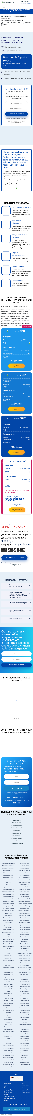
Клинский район (8, 993)
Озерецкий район (24, 894)
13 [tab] (26, 847)
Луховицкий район (8, 1050)
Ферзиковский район (24, 1015)
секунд (22, 552)
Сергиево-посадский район (25, 955)
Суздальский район (25, 984)
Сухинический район (24, 986)
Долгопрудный (8, 922)
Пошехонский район (24, 922)
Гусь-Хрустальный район (8, 910)
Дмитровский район (8, 918)
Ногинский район (24, 884)
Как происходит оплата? (16, 618)
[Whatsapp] (19, 3)
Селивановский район (24, 951)
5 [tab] (12, 847)
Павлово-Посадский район (25, 903)
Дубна (8, 934)
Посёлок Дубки (16, 830)
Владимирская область (8, 891)
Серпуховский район (24, 958)
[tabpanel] (16, 700)
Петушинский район (24, 915)
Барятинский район (8, 870)
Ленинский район (8, 1034)
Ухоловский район (24, 1012)
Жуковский (8, 948)
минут (16, 552)
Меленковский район (8, 1064)
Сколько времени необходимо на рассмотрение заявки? (18, 603)
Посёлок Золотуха (16, 833)
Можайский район (24, 863)
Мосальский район (25, 868)
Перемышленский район (24, 910)
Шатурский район (24, 1036)
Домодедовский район (8, 929)
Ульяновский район (25, 1010)
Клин (8, 991)
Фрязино (24, 1019)
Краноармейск (8, 1017)
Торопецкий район (25, 1000)
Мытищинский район (24, 875)
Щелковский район (25, 1050)
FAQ (23, 1083)
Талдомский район (25, 989)
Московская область (24, 870)
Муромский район (24, 873)
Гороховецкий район (8, 908)
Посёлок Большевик (16, 825)
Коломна (8, 1008)
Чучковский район (24, 1034)
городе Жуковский (8, 906)
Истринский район (8, 972)
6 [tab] (14, 847)
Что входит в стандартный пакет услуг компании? (17, 585)
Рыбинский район (24, 944)
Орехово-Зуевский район (24, 901)
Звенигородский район (8, 960)
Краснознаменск (8, 1026)
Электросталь (24, 1057)
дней (4, 552)
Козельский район (8, 1000)
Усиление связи (9, 1096)
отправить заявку (16, 114)
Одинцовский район (25, 889)
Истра (8, 970)
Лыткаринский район (8, 1055)
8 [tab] (17, 847)
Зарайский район (8, 955)
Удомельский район (25, 1008)
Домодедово (8, 927)
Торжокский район (24, 998)
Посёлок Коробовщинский (16, 843)
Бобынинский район (8, 873)
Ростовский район (24, 936)
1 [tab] (15, 718)
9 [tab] (19, 847)
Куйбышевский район (8, 1031)
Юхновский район (24, 1062)
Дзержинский (8, 913)
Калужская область (8, 977)
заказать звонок (26, 3)
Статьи (24, 1088)
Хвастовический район (25, 1024)
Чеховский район (24, 1029)
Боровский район (8, 880)
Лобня (8, 1038)
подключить (17, 510)
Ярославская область (24, 1064)
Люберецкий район (8, 1057)
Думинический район (8, 939)
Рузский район (25, 939)
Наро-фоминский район (24, 880)
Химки (24, 1026)
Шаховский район (24, 1041)
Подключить (16, 366)
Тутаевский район (24, 1003)
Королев (8, 1012)
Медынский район (8, 1062)
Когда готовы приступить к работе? (17, 611)
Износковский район (8, 967)
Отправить (16, 788)
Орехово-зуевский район (24, 899)
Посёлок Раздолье (16, 841)
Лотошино (8, 1043)
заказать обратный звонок (16, 1109)
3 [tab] (18, 718)
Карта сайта (25, 1090)
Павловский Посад (25, 906)
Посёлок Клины (16, 835)
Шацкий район (24, 1045)
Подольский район (25, 918)
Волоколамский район (8, 894)
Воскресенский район (8, 899)
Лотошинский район (8, 1045)
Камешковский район (8, 979)
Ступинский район (25, 979)
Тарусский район (24, 993)
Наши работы (26, 1086)
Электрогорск (24, 1055)
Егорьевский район (8, 941)
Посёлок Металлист (16, 838)
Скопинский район (25, 962)
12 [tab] (25, 847)
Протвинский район (25, 925)
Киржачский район (8, 989)
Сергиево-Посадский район (25, 953)
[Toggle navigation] (4, 7)
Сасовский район (24, 948)
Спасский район (24, 974)
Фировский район (24, 1017)
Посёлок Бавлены (16, 822)
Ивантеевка (8, 962)
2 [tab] (16, 718)
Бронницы (8, 882)
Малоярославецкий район (8, 1060)
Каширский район (8, 984)
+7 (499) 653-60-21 (24, 1)
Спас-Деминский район (25, 972)
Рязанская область (25, 946)
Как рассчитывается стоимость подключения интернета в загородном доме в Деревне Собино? (18, 595)
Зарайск (8, 953)
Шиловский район (24, 1048)
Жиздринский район (8, 946)
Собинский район (24, 965)
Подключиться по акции (14, 557)
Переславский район (24, 913)
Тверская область (24, 996)
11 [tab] (23, 847)
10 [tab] (21, 847)
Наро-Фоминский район (25, 882)
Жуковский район (8, 951)
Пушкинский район (25, 927)
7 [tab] (15, 847)
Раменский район (24, 932)
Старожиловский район (25, 977)
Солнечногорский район (24, 967)
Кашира (8, 981)
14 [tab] (28, 847)
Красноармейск (8, 1019)
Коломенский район (8, 1003)
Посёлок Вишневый (16, 828)
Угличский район (24, 1005)
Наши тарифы (26, 1092)
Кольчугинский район (8, 1010)
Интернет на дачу (6, 16)
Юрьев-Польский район (25, 1060)
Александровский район (8, 863)
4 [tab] (10, 847)
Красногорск (8, 1022)
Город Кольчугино (16, 820)
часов (10, 552)
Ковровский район (8, 998)
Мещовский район (8, 1067)
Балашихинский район (8, 865)
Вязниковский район (8, 903)
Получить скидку (6, 1115)
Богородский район (8, 875)
